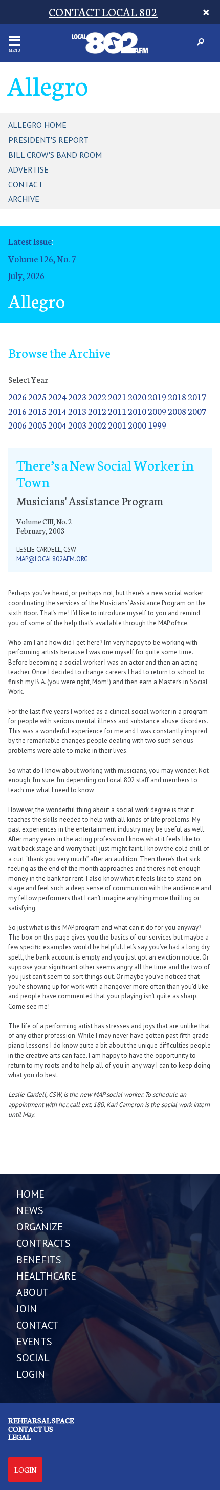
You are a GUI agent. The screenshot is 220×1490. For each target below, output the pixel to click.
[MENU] (14, 41)
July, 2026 (26, 275)
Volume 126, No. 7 (42, 258)
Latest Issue (30, 241)
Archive (23, 199)
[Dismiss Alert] (206, 12)
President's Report (48, 140)
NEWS (29, 1210)
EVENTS (34, 1341)
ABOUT (32, 1292)
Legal (19, 1437)
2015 (37, 411)
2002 (97, 424)
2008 (177, 411)
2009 (157, 411)
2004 (57, 424)
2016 (17, 411)
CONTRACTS (43, 1243)
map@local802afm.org (52, 559)
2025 (37, 396)
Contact (25, 184)
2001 (117, 424)
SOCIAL (33, 1358)
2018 (177, 396)
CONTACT (37, 1325)
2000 (137, 424)
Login (25, 1469)
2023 (77, 396)
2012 (97, 411)
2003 (77, 424)
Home (30, 1194)
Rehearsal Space (41, 1420)
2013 (77, 411)
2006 (17, 424)
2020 (137, 396)
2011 (117, 411)
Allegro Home (37, 125)
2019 (157, 396)
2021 (117, 396)
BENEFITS (38, 1259)
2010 (137, 411)
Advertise (28, 169)
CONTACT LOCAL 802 (103, 11)
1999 (157, 424)
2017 (197, 396)
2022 (97, 396)
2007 (197, 411)
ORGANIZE (39, 1227)
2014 (57, 411)
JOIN (26, 1309)
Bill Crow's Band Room (55, 155)
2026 (17, 396)
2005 (37, 424)
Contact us (30, 1428)
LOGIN (30, 1374)
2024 (57, 396)
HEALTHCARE (46, 1276)
